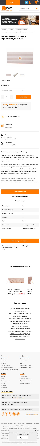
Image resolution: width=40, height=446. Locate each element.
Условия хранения (25, 365)
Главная (4, 29)
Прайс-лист (4, 387)
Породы (3, 385)
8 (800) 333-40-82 (7, 409)
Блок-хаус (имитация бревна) (20, 308)
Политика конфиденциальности (20, 443)
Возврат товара (24, 361)
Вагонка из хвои (20, 311)
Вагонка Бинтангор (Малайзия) (20, 328)
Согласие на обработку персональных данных (14, 442)
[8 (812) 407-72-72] (30, 2)
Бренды (3, 383)
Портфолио (23, 376)
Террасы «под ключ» (26, 381)
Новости (3, 363)
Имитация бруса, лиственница (20, 321)
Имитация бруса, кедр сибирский (20, 318)
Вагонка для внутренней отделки (11, 32)
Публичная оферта (32, 442)
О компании (4, 358)
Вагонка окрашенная (27, 32)
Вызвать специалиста (10, 104)
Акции (3, 376)
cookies (24, 432)
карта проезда (27, 395)
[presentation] (8, 282)
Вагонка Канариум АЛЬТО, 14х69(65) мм (15, 290)
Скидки (3, 378)
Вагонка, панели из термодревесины (20, 331)
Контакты (4, 361)
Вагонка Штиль (20, 339)
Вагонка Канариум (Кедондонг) (20, 334)
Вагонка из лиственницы (20, 326)
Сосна (8, 80)
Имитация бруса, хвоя (20, 323)
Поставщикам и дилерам (8, 367)
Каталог (11, 29)
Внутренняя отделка (21, 29)
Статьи (22, 363)
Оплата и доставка (25, 358)
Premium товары (5, 381)
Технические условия (26, 367)
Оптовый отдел (5, 365)
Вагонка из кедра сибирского (20, 336)
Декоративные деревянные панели (20, 313)
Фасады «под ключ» (26, 383)
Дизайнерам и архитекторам (9, 369)
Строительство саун (25, 378)
